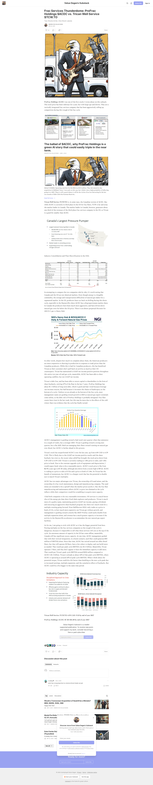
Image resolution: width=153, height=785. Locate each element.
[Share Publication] (131, 3)
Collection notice (92, 772)
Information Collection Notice (76, 748)
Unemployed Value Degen (56, 24)
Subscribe (138, 3)
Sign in (147, 3)
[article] (76, 705)
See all (48, 746)
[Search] (127, 3)
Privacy (79, 772)
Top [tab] (46, 696)
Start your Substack (72, 777)
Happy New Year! (49, 705)
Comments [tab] (48, 664)
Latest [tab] (51, 696)
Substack (67, 781)
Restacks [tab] (56, 664)
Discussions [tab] (58, 696)
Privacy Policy (89, 748)
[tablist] (52, 664)
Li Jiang (50, 681)
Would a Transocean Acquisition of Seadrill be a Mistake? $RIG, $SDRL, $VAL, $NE (67, 702)
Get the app (85, 777)
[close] (93, 717)
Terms (84, 772)
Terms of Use (85, 746)
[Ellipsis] (107, 680)
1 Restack (64, 645)
